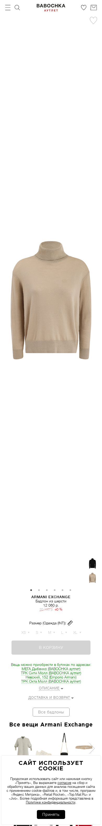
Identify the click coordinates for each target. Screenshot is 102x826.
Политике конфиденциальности (50, 802)
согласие (64, 783)
